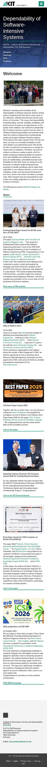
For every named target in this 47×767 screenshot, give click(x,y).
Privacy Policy (26, 761)
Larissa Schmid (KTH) (30, 254)
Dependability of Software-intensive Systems (23, 5)
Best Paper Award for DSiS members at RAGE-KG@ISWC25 (20, 538)
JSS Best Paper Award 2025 (15, 405)
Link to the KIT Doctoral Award (16, 495)
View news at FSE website (14, 286)
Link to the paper (10, 430)
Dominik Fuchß (30, 257)
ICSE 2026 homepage (12, 683)
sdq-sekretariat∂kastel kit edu (20, 742)
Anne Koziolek (28, 259)
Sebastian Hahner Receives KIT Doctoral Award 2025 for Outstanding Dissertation (21, 475)
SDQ (24, 333)
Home (8, 761)
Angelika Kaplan (20, 549)
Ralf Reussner (21, 551)
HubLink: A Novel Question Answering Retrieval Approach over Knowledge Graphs (21, 546)
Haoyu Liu (15, 259)
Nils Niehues (38, 641)
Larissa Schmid (9, 641)
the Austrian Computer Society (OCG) (18, 347)
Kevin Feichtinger (19, 412)
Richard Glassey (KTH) (12, 257)
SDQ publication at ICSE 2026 (16, 626)
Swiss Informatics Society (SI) (25, 345)
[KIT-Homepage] (9, 3)
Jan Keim (31, 549)
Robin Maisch (15, 254)
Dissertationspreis (10, 365)
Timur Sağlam (23, 641)
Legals (15, 761)
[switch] (36, 3)
